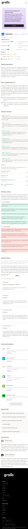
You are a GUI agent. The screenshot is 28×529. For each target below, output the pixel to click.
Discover (4, 485)
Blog (3, 498)
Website (16, 34)
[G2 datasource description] (15, 54)
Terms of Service (9, 528)
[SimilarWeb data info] (8, 45)
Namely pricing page (9, 278)
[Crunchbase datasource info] (8, 49)
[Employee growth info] (10, 41)
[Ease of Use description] (7, 175)
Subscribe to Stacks (9, 524)
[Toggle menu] (26, 2)
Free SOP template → (16, 21)
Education (4, 500)
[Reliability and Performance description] (14, 179)
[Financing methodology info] (6, 49)
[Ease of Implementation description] (13, 184)
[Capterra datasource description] (18, 56)
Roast (3, 492)
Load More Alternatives (16, 403)
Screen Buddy (5, 483)
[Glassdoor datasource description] (19, 59)
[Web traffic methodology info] (7, 45)
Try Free (14, 25)
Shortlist (7, 495)
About (3, 505)
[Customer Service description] (10, 171)
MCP (3, 514)
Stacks (3, 490)
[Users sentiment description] (9, 274)
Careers (3, 508)
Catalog (3, 510)
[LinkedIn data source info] (12, 41)
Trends (3, 512)
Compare (4, 488)
